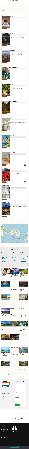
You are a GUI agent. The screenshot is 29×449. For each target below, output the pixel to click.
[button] (1, 3)
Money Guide (4, 261)
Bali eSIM (22, 258)
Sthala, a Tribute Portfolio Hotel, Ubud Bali (5, 303)
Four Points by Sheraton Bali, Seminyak (22, 289)
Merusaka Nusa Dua (5, 368)
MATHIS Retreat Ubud (14, 368)
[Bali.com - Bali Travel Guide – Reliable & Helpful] (14, 2)
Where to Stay (14, 254)
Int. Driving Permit (12, 0)
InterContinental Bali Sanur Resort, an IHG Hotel (5, 355)
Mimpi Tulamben (4, 275)
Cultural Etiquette (5, 254)
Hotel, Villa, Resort (24, 260)
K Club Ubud (22, 354)
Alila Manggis (4, 288)
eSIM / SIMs (16, 0)
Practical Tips (14, 257)
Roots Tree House (13, 328)
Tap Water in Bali (4, 260)
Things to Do (14, 260)
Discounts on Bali (24, 254)
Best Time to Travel (5, 256)
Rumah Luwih (4, 315)
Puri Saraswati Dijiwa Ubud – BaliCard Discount (23, 329)
